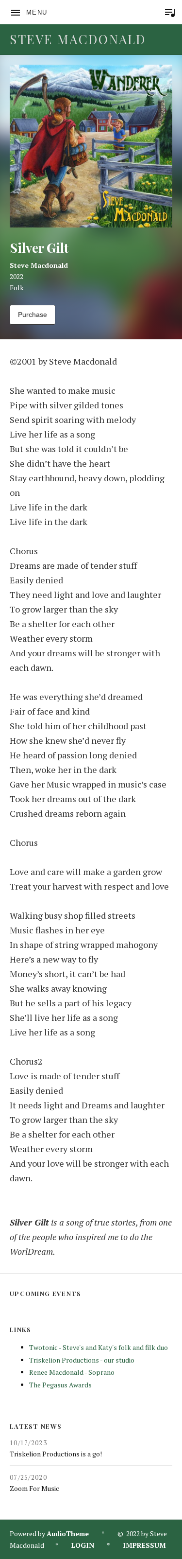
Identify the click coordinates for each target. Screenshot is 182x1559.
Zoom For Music (34, 1488)
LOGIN (82, 1545)
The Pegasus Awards (60, 1384)
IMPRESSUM (144, 1545)
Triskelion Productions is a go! (56, 1453)
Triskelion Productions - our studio (81, 1360)
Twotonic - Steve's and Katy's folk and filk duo (98, 1347)
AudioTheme (68, 1533)
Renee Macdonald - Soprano (72, 1372)
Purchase (32, 314)
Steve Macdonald (78, 39)
